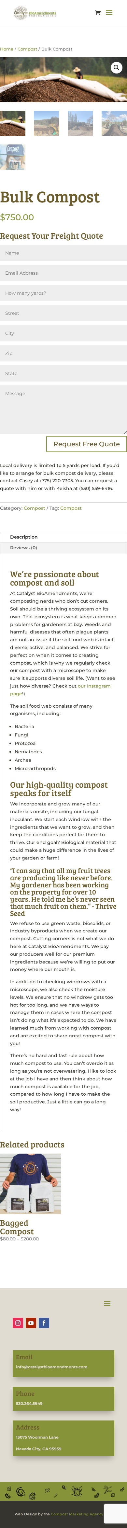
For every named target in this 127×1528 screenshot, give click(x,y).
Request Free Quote (86, 444)
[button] (116, 68)
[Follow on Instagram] (18, 1323)
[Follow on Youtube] (31, 1323)
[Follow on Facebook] (44, 1323)
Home (6, 49)
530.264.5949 (29, 1403)
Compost (27, 49)
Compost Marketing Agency (77, 1514)
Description (24, 537)
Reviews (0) (23, 548)
